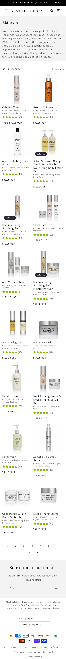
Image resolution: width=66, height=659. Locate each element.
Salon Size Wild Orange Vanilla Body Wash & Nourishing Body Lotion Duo (48, 166)
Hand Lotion (10, 396)
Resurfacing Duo (12, 342)
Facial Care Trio (42, 225)
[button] (6, 10)
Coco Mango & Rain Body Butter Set (14, 515)
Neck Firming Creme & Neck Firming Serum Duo (47, 399)
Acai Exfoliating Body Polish (15, 162)
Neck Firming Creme (45, 513)
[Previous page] (7, 545)
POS (25, 647)
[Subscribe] (56, 588)
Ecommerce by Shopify (39, 647)
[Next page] (37, 552)
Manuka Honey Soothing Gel (11, 226)
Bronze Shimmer (43, 107)
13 (29, 552)
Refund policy (56, 647)
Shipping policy (49, 652)
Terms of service (34, 652)
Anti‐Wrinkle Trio (13, 282)
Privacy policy (19, 652)
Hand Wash (9, 456)
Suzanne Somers (16, 647)
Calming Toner (11, 107)
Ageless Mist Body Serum (44, 458)
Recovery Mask (42, 342)
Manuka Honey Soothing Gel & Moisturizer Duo (43, 285)
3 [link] (32, 545)
